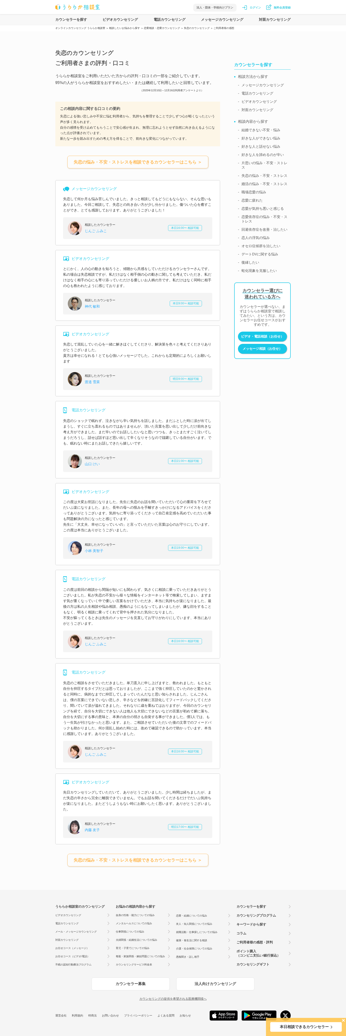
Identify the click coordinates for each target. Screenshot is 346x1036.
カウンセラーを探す (71, 19)
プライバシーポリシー (138, 1015)
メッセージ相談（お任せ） (262, 348)
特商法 (92, 1015)
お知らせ (185, 1015)
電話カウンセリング (169, 19)
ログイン (255, 7)
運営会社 (61, 1015)
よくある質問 (165, 1015)
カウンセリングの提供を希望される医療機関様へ (173, 998)
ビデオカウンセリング (120, 19)
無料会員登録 (282, 7)
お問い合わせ (110, 1015)
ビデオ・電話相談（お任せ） (262, 336)
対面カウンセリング (275, 19)
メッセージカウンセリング (222, 19)
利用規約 (77, 1015)
